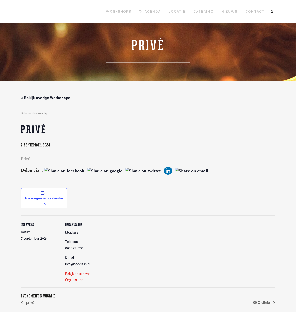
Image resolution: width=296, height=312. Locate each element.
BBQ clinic (262, 302)
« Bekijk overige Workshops (45, 97)
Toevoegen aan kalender (44, 198)
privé (29, 302)
